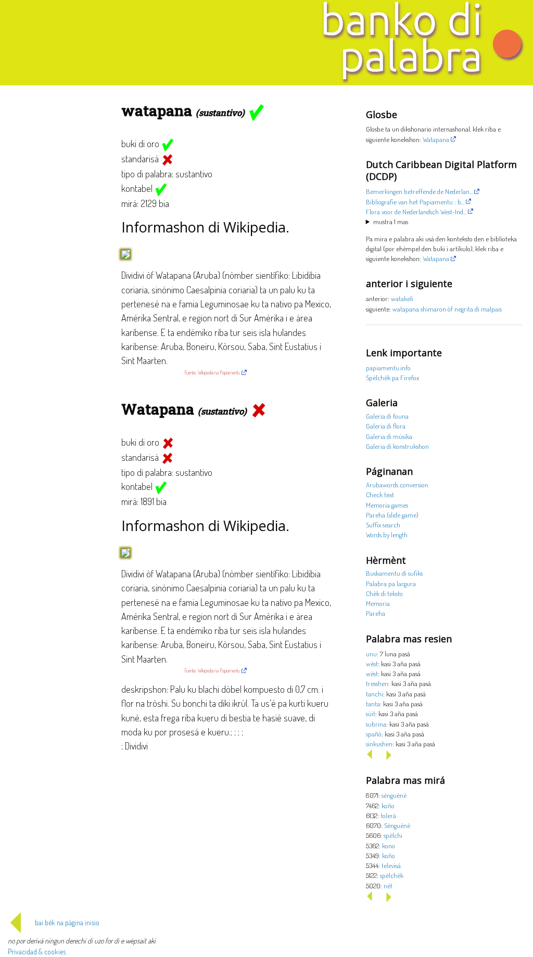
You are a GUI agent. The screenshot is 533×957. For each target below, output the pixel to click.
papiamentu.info (388, 367)
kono (388, 845)
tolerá (388, 815)
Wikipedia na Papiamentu (219, 372)
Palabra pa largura (391, 583)
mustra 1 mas (390, 221)
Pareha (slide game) (392, 514)
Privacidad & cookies (37, 951)
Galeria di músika (389, 436)
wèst (372, 663)
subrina (376, 723)
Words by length (387, 534)
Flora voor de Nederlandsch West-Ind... (416, 211)
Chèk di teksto (384, 593)
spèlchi (393, 835)
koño (388, 805)
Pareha (375, 613)
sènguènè (394, 795)
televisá (391, 865)
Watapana (436, 139)
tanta (373, 703)
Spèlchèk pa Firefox (392, 377)
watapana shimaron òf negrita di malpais (447, 308)
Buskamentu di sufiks (394, 572)
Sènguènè (397, 825)
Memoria (378, 603)
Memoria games (387, 504)
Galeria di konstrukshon (397, 446)
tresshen (377, 683)
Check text (380, 494)
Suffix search (383, 524)
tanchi (374, 693)
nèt (388, 885)
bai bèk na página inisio (67, 922)
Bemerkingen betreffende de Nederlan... (419, 191)
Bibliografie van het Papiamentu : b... (415, 201)
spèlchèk (391, 875)
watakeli (402, 298)
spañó (374, 733)
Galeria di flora (385, 425)
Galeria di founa (387, 415)
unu (371, 653)
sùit (370, 713)
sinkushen (379, 743)
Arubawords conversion (397, 484)
